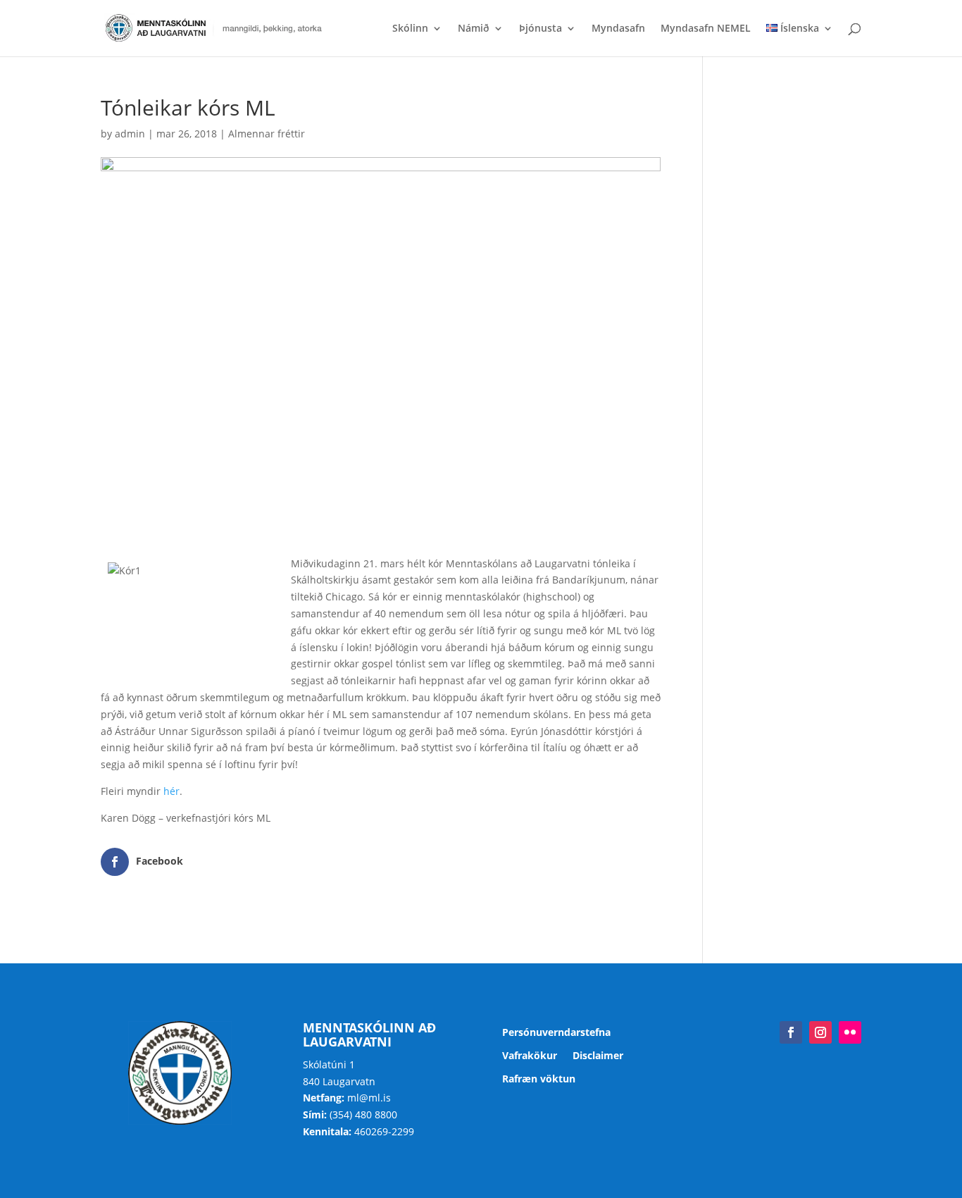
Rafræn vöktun (538, 1079)
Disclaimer (598, 1056)
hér (171, 791)
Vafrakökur (529, 1056)
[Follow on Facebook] (791, 1032)
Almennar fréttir (266, 133)
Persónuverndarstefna (556, 1033)
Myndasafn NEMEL (706, 29)
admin (130, 133)
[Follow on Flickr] (850, 1032)
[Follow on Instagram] (820, 1032)
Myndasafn (618, 29)
